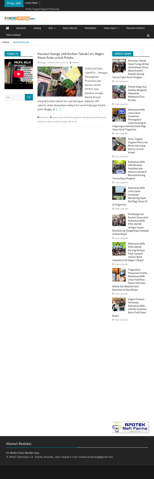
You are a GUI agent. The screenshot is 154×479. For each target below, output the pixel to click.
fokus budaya (13, 35)
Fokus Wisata (70, 28)
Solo (50, 28)
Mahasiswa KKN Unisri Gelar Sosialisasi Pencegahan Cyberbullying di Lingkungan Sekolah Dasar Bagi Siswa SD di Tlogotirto (129, 119)
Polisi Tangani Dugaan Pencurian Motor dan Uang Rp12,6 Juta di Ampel (138, 145)
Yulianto (75, 62)
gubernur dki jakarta (83, 117)
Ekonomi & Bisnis (135, 28)
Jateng (37, 28)
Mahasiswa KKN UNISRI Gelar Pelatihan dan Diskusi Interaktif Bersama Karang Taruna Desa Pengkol (129, 170)
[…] (58, 109)
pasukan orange (44, 121)
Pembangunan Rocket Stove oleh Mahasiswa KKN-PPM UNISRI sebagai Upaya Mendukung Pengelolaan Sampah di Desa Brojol (130, 224)
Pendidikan (90, 28)
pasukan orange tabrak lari (65, 121)
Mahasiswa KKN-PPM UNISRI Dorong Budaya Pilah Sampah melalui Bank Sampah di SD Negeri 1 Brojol (129, 252)
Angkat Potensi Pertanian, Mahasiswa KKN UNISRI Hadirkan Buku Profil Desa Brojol (129, 307)
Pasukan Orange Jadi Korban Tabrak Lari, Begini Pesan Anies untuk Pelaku (70, 56)
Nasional (21, 28)
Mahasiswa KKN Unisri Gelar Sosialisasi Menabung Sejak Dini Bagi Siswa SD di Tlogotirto (130, 196)
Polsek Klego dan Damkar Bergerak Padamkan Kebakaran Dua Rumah (137, 93)
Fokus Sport (110, 28)
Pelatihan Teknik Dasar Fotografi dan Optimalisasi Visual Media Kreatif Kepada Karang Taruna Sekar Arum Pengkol (130, 69)
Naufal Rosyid (99, 117)
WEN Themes (87, 474)
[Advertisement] (130, 370)
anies (55, 117)
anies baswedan (66, 117)
